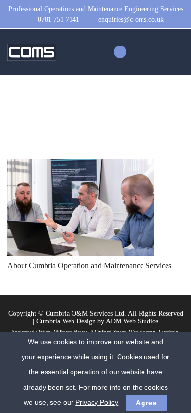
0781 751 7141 (58, 19)
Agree (146, 403)
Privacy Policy (96, 402)
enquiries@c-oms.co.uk (131, 19)
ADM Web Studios (132, 321)
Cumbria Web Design (66, 321)
